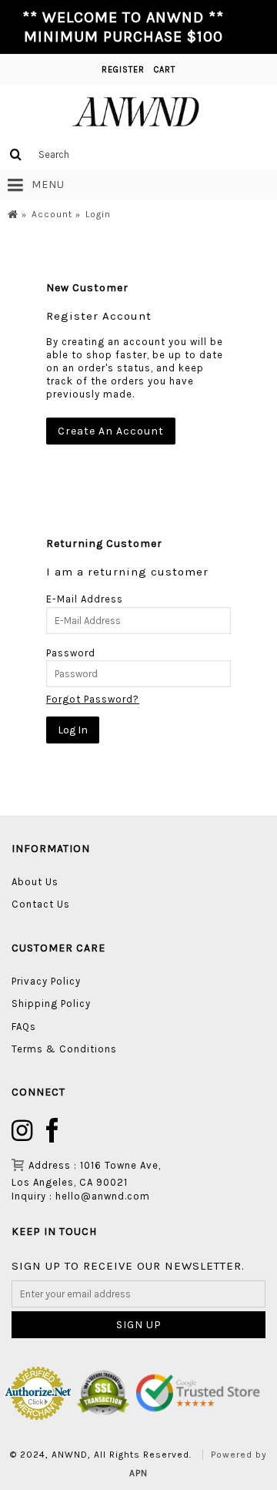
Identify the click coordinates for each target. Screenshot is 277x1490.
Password (70, 653)
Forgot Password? (92, 699)
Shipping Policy (51, 1003)
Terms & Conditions (64, 1049)
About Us (35, 882)
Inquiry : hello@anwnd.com (81, 1196)
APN (138, 1473)
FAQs (24, 1026)
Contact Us (41, 904)
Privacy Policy (46, 981)
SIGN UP (139, 1324)
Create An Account (111, 431)
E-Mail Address (84, 599)
